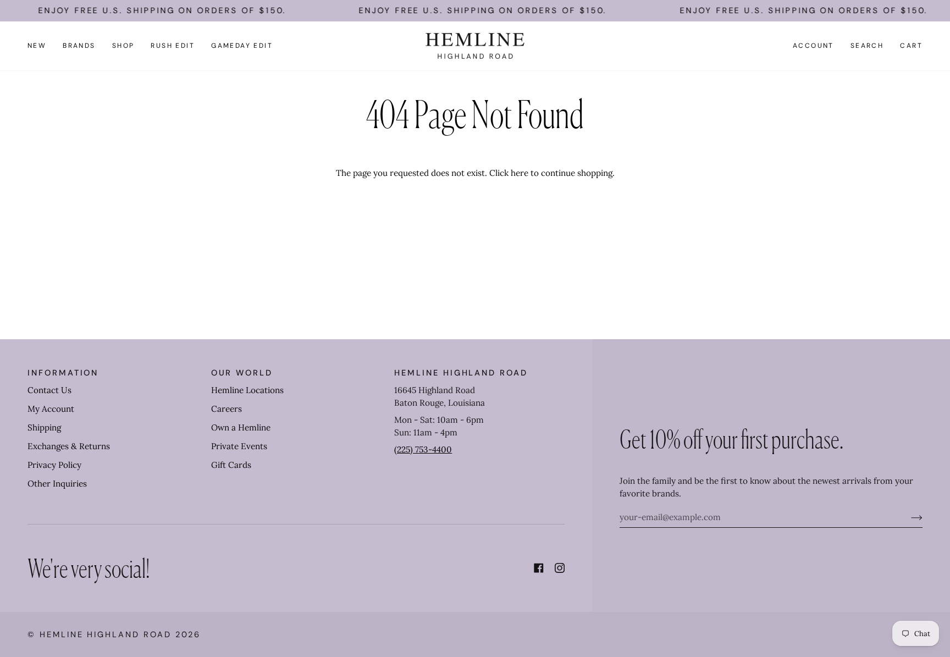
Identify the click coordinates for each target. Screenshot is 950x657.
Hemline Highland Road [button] (461, 372)
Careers (226, 409)
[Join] (908, 517)
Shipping (44, 427)
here (519, 173)
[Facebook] (539, 568)
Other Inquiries (57, 483)
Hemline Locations (247, 390)
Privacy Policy (54, 465)
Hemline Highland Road (106, 634)
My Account (50, 409)
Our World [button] (242, 372)
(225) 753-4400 (423, 449)
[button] (79, 46)
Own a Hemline (240, 427)
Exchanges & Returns (68, 446)
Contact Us (49, 390)
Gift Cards (231, 465)
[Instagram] (560, 568)
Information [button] (62, 372)
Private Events (239, 446)
